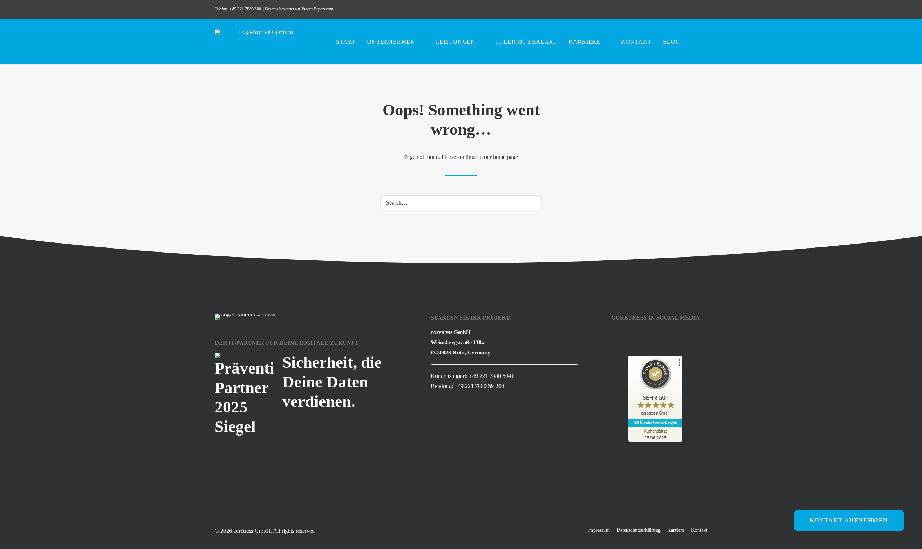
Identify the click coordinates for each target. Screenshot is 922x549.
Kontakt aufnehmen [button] (849, 520)
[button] (651, 9)
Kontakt (636, 42)
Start (345, 42)
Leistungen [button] (455, 42)
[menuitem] (651, 9)
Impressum (598, 530)
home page (505, 157)
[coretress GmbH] (263, 41)
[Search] (461, 202)
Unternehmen (391, 42)
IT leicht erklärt (526, 42)
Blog (671, 42)
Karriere (584, 42)
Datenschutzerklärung (639, 530)
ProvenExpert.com (317, 9)
